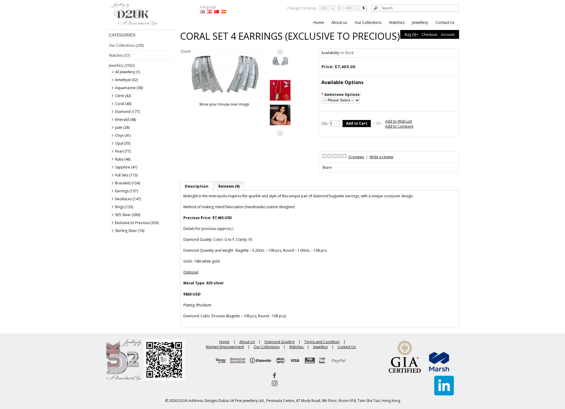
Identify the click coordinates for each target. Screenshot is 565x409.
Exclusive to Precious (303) (137, 222)
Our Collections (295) (126, 45)
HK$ (348, 8)
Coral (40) (123, 103)
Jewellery (420, 22)
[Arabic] (209, 11)
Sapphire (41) (126, 167)
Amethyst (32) (126, 79)
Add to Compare (399, 126)
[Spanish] (223, 11)
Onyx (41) (123, 135)
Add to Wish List (398, 121)
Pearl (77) (123, 151)
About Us (247, 341)
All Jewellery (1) (127, 71)
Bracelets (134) (127, 183)
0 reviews (356, 156)
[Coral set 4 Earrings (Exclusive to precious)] (280, 61)
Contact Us (445, 22)
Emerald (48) (125, 119)
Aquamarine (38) (129, 87)
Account (448, 34)
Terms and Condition (322, 341)
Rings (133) (124, 206)
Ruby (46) (122, 159)
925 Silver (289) (127, 214)
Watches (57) (119, 55)
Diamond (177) (127, 111)
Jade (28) (122, 127)
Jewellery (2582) (122, 65)
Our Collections (368, 22)
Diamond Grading (280, 341)
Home (318, 22)
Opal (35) (122, 143)
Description (196, 186)
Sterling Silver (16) (129, 230)
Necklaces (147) (128, 198)
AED (324, 8)
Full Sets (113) (126, 175)
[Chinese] (216, 11)
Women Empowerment (225, 346)
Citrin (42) (123, 95)
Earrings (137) (126, 190)
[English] (202, 11)
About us (339, 22)
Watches (397, 22)
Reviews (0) (229, 186)
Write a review (381, 156)
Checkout (429, 34)
